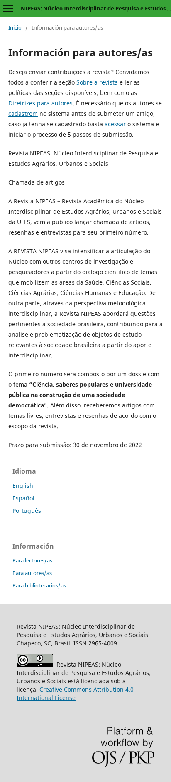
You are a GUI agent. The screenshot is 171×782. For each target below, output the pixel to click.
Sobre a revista (97, 82)
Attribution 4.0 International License (75, 693)
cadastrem (23, 113)
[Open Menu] (8, 8)
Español (23, 498)
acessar (115, 124)
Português (26, 511)
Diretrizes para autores (40, 103)
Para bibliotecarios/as (39, 585)
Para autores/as (32, 573)
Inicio (15, 27)
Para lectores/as (32, 560)
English (22, 486)
